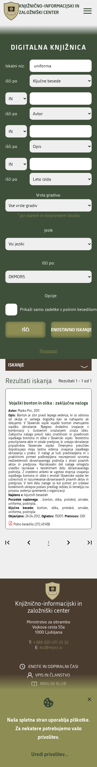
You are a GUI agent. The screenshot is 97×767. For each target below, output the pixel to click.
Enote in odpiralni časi (53, 666)
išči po (11, 80)
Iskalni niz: (15, 65)
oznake (83, 508)
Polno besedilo (23, 524)
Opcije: (51, 295)
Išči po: (48, 263)
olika (54, 508)
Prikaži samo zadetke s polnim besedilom (58, 309)
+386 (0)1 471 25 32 (50, 642)
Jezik (48, 230)
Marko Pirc (25, 411)
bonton (42, 508)
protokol (68, 508)
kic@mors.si (51, 647)
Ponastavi (48, 351)
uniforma (14, 512)
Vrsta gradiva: (48, 195)
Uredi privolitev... (49, 754)
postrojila (29, 512)
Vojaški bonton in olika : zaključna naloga (48, 403)
